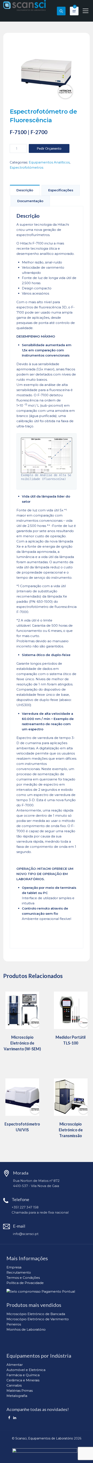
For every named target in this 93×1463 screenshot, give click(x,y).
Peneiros (13, 1324)
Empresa (13, 1267)
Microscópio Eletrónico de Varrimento (37, 1319)
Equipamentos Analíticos (49, 162)
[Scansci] (24, 5)
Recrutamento (18, 1272)
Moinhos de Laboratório (26, 1329)
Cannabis (14, 1385)
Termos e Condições (23, 1278)
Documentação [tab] (30, 201)
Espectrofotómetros (26, 167)
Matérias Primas (19, 1391)
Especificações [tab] (60, 190)
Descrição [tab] (24, 190)
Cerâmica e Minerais (22, 1380)
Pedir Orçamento (49, 148)
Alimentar (14, 1365)
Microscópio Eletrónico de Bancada (35, 1314)
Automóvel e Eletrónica (25, 1370)
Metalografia (16, 1396)
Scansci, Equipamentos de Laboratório (44, 1438)
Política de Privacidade (25, 1283)
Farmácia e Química (23, 1375)
